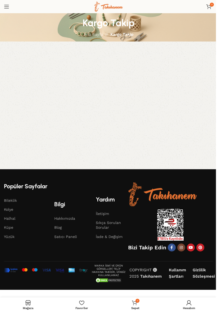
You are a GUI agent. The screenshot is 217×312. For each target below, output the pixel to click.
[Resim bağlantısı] (162, 194)
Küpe (8, 227)
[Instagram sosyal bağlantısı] (181, 247)
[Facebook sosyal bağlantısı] (172, 247)
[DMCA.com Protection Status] (108, 280)
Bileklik (10, 200)
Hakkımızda (64, 218)
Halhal (9, 218)
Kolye (8, 209)
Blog (58, 227)
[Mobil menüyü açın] (6, 6)
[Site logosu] (108, 6)
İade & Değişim (109, 237)
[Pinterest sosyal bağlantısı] (200, 247)
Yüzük (9, 237)
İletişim (102, 214)
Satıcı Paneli (65, 237)
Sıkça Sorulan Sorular (108, 225)
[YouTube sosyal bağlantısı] (191, 247)
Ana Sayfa (93, 34)
